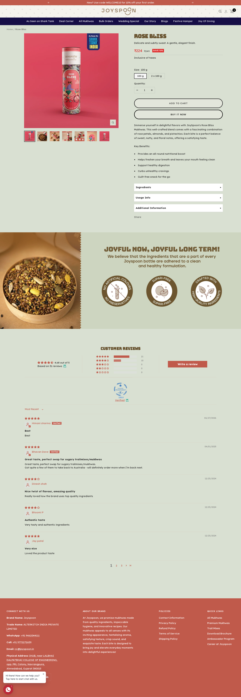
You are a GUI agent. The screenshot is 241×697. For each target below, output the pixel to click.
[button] (102, 356)
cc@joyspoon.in (24, 649)
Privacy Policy (167, 623)
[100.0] (120, 389)
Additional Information (151, 208)
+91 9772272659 (22, 642)
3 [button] (121, 565)
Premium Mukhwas (218, 623)
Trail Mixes (213, 628)
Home (10, 29)
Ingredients (143, 187)
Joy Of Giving (206, 21)
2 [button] (116, 565)
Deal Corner (66, 21)
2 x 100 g (156, 75)
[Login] (225, 11)
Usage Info (143, 197)
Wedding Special (128, 21)
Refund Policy (167, 628)
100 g (140, 75)
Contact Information (171, 617)
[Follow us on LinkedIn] (47, 677)
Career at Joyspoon (219, 644)
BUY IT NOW (178, 114)
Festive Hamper (183, 21)
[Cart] (231, 11)
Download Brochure (219, 633)
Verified (120, 400)
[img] (32, 418)
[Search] (219, 11)
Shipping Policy (168, 638)
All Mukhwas (86, 21)
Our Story (150, 21)
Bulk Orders (106, 21)
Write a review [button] (188, 364)
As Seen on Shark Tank (40, 21)
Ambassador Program (220, 638)
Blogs (164, 21)
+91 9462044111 (30, 635)
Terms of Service (169, 633)
